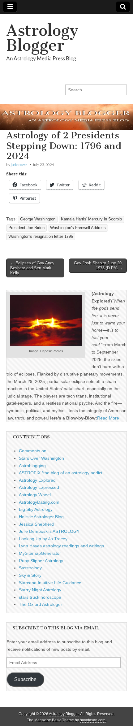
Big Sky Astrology (36, 509)
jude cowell (19, 164)
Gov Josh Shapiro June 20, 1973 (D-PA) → (98, 265)
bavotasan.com (92, 720)
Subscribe (25, 679)
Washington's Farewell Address (78, 228)
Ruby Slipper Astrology (41, 560)
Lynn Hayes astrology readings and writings (61, 545)
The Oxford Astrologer (40, 604)
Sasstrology (30, 567)
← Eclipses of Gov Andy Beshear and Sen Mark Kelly (32, 268)
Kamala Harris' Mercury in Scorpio (91, 219)
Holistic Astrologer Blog (41, 516)
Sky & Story (30, 575)
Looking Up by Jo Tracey (43, 538)
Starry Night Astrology (40, 589)
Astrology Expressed (39, 487)
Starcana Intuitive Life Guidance (50, 582)
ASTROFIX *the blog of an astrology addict (60, 472)
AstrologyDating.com (39, 502)
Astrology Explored (37, 480)
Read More (108, 417)
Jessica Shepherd (36, 524)
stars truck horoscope (40, 597)
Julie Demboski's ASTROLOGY (49, 531)
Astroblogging (32, 465)
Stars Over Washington (41, 458)
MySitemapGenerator (40, 553)
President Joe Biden (26, 228)
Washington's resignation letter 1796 (40, 236)
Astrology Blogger (42, 38)
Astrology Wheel (35, 494)
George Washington (37, 219)
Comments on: (33, 450)
